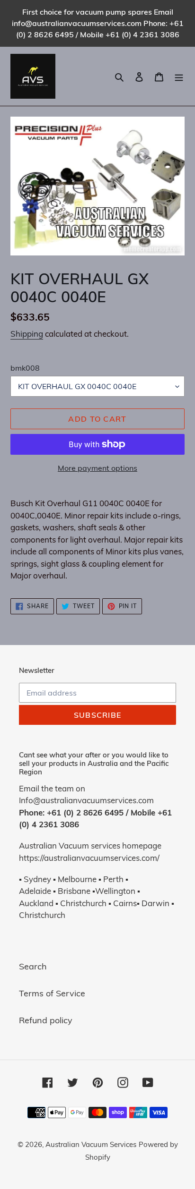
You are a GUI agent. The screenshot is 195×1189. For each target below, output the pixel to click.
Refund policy (45, 1020)
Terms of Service (52, 993)
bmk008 (25, 368)
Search (33, 966)
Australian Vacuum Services (90, 1144)
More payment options (97, 468)
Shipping (26, 334)
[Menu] (179, 76)
